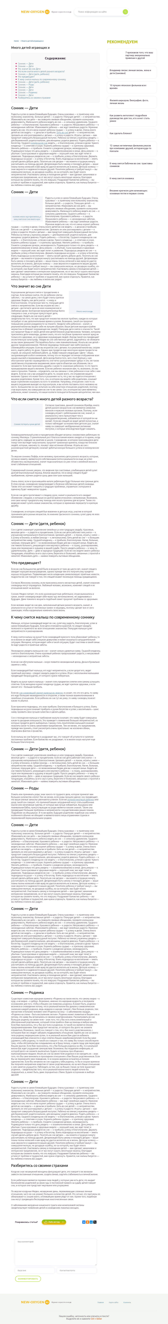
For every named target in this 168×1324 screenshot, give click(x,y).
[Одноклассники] (87, 1222)
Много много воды (85, 311)
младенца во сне (39, 143)
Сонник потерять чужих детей (27, 424)
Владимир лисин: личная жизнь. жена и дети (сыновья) (130, 71)
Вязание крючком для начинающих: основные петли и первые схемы (129, 192)
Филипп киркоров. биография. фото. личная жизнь (129, 101)
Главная (101, 1302)
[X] (94, 1222)
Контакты (127, 1302)
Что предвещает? (26, 77)
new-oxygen (35, 12)
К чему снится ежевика (122, 178)
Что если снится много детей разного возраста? (41, 71)
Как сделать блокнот (121, 133)
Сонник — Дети (25, 63)
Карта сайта (113, 1302)
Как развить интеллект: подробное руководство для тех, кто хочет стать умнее (130, 118)
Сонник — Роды (26, 84)
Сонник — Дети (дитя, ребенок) (33, 74)
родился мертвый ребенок (80, 799)
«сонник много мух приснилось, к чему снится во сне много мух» (27, 218)
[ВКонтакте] (83, 1222)
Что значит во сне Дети (29, 69)
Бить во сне (62, 132)
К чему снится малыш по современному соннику (42, 79)
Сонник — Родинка (27, 92)
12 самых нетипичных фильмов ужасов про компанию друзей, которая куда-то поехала (130, 148)
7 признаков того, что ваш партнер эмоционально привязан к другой (139, 55)
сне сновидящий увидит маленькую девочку (41, 693)
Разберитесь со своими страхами (34, 98)
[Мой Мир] (91, 1222)
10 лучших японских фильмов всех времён (128, 86)
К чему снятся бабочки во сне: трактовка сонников (131, 164)
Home (16, 41)
